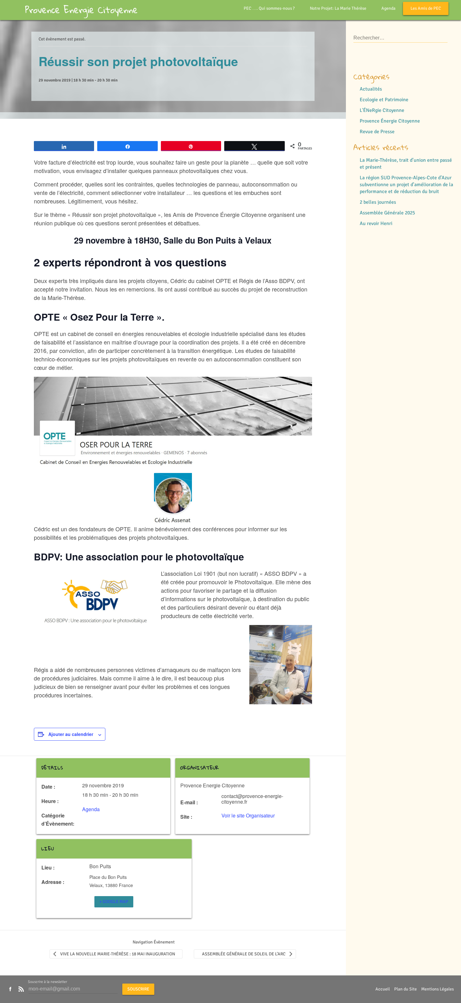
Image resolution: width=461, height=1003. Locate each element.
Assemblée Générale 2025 (387, 213)
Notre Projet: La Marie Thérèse (338, 8)
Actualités (371, 89)
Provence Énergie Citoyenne (390, 121)
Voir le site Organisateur (248, 815)
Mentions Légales (437, 989)
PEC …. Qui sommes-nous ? (269, 8)
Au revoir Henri (376, 223)
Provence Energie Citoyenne (81, 9)
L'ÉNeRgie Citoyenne (382, 110)
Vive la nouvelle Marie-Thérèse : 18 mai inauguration (117, 954)
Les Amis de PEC (426, 8)
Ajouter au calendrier (70, 734)
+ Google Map (113, 901)
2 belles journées (378, 202)
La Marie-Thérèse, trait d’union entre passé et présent (406, 163)
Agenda (388, 8)
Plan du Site (405, 989)
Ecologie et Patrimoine (384, 100)
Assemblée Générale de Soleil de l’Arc (243, 954)
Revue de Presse (377, 132)
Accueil (382, 989)
